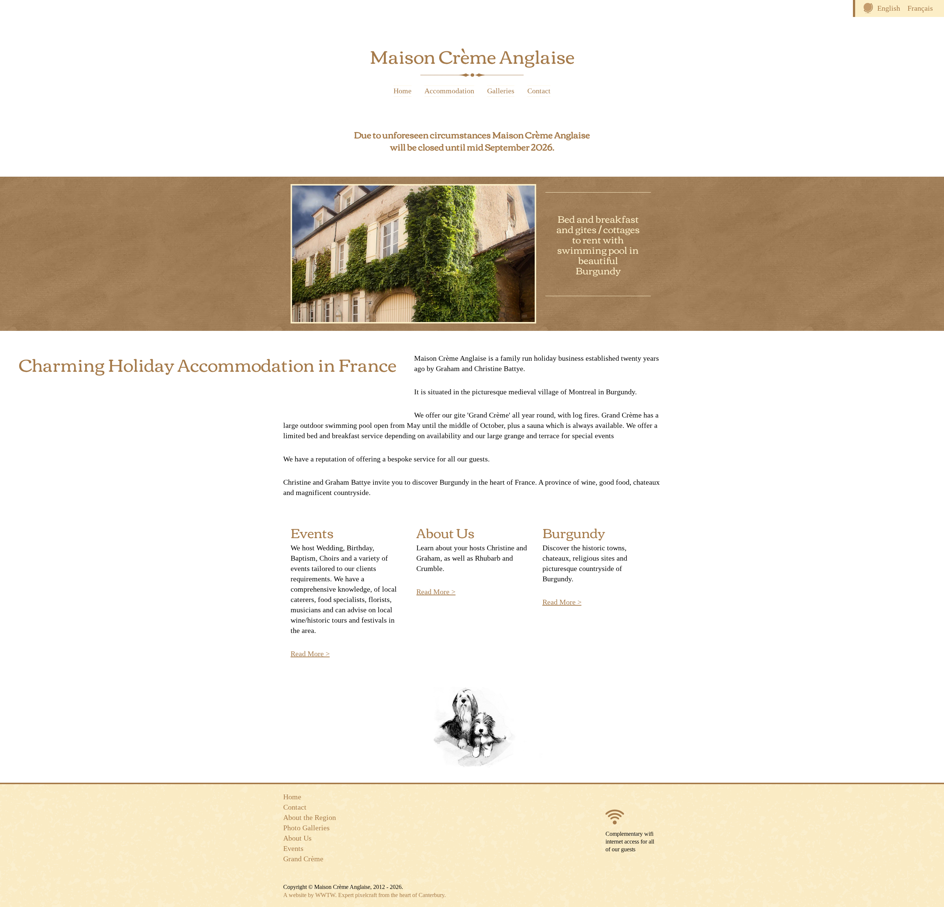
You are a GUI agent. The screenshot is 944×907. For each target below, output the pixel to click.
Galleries (500, 91)
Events (312, 532)
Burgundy (573, 532)
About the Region (309, 817)
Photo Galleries (306, 828)
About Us (445, 532)
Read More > (310, 654)
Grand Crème (303, 859)
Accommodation (449, 91)
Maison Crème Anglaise (472, 55)
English (888, 8)
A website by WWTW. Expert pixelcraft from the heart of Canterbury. (364, 895)
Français (920, 8)
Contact (539, 91)
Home (402, 91)
